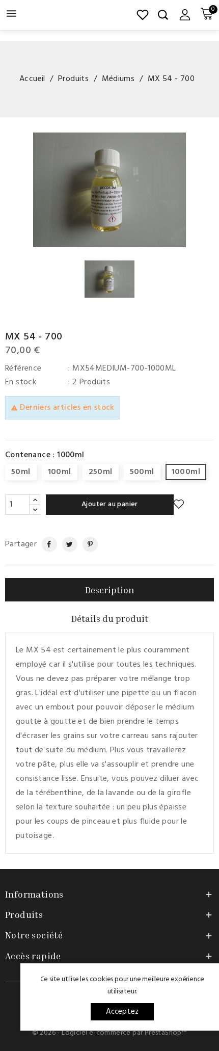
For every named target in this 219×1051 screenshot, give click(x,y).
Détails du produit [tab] (109, 618)
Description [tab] (109, 589)
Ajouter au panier (109, 504)
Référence (23, 368)
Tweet (66, 544)
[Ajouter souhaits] (179, 505)
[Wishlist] (142, 14)
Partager (45, 544)
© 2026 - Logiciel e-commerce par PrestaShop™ (109, 1033)
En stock (20, 382)
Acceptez (122, 1012)
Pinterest (86, 544)
